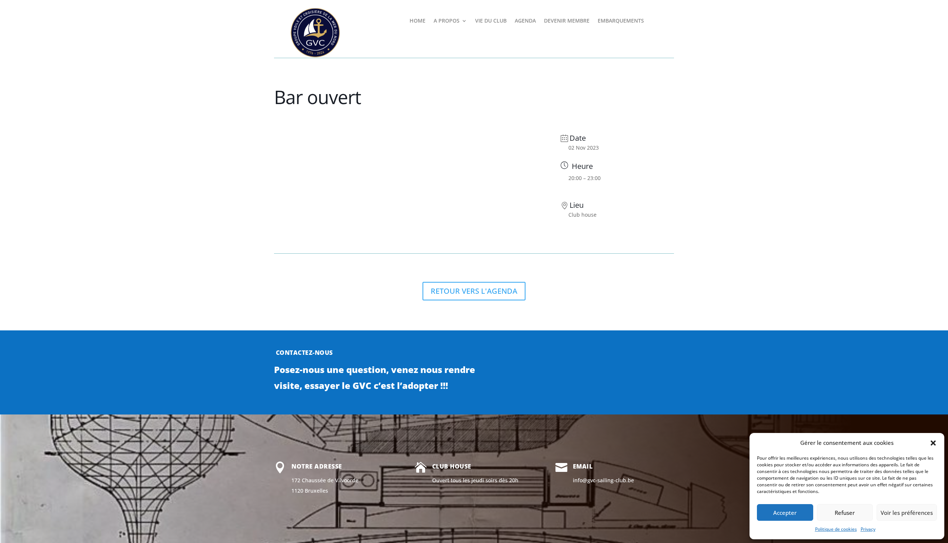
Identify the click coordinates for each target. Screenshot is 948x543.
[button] (933, 443)
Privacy (868, 529)
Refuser (845, 512)
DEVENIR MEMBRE (567, 21)
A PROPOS (447, 21)
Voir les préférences (907, 512)
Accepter (785, 512)
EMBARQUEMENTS (621, 21)
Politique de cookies (836, 529)
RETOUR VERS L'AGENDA (474, 291)
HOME (417, 21)
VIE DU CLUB (491, 21)
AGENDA (525, 21)
